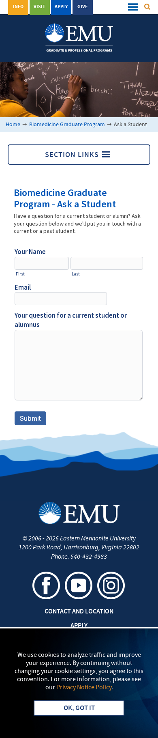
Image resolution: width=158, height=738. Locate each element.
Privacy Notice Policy (83, 687)
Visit (39, 6)
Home (13, 125)
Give (82, 6)
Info (18, 6)
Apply (61, 6)
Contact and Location (79, 612)
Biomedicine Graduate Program (67, 125)
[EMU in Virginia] (79, 33)
